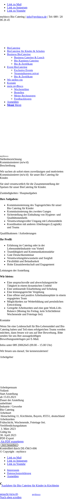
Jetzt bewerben (9, 445)
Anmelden (13, 101)
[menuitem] (36, 47)
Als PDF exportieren (12, 441)
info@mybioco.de (37, 16)
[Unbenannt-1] (26, 41)
